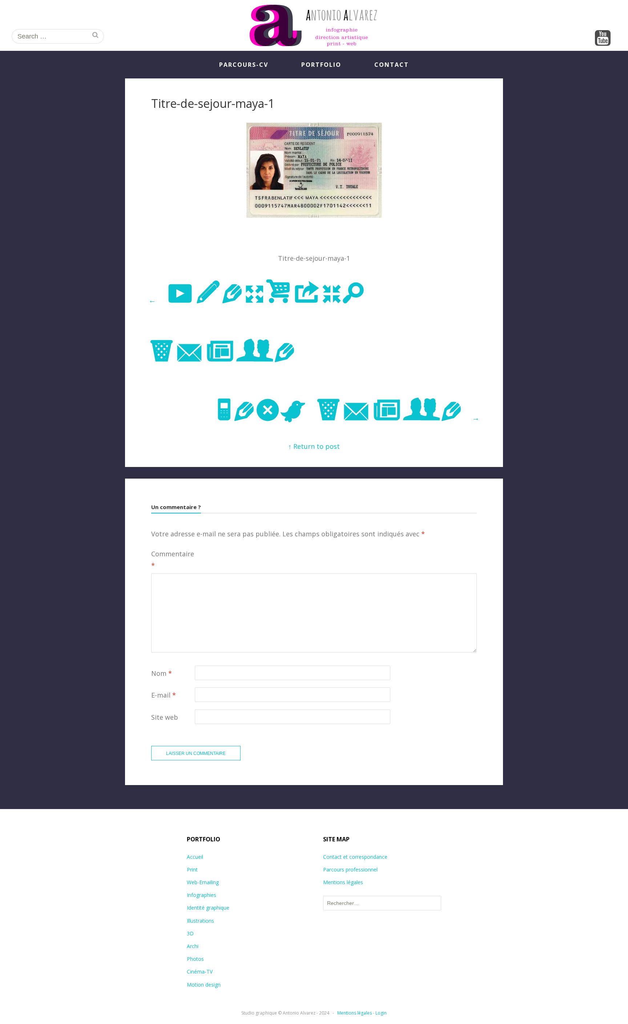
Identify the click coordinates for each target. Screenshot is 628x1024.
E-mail (163, 695)
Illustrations (200, 920)
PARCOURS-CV (243, 65)
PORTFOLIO (321, 65)
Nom (161, 673)
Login (381, 1013)
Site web (164, 717)
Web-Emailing (203, 882)
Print (192, 869)
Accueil (195, 856)
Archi (192, 946)
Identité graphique (208, 907)
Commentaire (172, 559)
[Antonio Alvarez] (314, 25)
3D (190, 933)
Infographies (201, 894)
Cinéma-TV (200, 971)
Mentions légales (343, 882)
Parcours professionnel (350, 869)
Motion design (204, 984)
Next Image (347, 411)
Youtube (602, 38)
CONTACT (391, 65)
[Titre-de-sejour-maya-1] (314, 215)
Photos (195, 958)
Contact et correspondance (355, 856)
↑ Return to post (314, 446)
